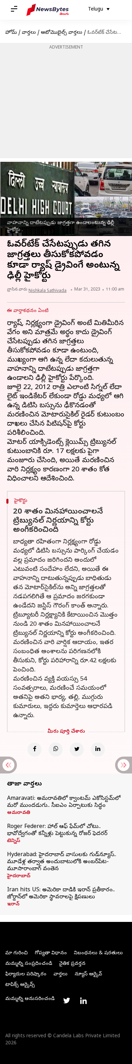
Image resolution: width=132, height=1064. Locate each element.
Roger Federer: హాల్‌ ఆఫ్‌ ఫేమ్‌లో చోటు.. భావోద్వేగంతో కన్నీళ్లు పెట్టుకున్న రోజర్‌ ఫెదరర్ (57, 830)
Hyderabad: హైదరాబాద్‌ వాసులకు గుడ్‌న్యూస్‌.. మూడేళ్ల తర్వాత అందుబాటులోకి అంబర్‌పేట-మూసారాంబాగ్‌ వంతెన (61, 862)
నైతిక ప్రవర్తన (72, 964)
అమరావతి (18, 813)
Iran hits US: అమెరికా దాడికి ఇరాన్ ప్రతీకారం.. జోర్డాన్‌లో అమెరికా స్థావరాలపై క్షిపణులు (61, 894)
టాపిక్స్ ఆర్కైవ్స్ (20, 985)
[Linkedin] (98, 750)
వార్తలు (29, 33)
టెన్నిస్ (13, 841)
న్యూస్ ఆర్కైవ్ (88, 974)
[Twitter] (77, 750)
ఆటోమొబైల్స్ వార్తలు (61, 33)
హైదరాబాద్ (18, 876)
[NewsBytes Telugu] (47, 9)
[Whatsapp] (56, 750)
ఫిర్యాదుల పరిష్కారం (25, 974)
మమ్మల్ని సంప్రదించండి (28, 964)
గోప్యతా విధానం (51, 953)
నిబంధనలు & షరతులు (98, 953)
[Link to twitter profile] (66, 1001)
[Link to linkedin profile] (83, 1001)
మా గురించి (16, 953)
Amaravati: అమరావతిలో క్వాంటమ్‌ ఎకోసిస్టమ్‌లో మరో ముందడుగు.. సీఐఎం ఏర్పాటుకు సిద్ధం (63, 802)
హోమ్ (11, 33)
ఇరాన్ (13, 904)
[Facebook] (34, 750)
